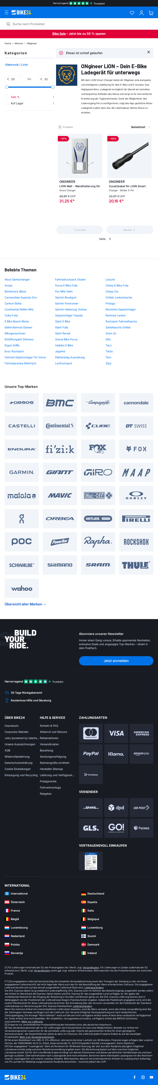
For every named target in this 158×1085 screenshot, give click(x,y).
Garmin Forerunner (66, 303)
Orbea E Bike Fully (117, 285)
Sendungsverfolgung (53, 756)
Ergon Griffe (12, 345)
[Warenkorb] (151, 12)
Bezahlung (46, 750)
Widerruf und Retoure (53, 731)
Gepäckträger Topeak (69, 315)
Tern (108, 357)
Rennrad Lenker (116, 315)
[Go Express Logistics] (116, 828)
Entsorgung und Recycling (21, 775)
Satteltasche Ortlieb (118, 327)
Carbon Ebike (13, 303)
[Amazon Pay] (141, 754)
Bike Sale (59, 34)
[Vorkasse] (91, 774)
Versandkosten (49, 744)
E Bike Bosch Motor (17, 321)
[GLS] (91, 828)
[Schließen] (148, 52)
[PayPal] (91, 754)
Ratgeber (46, 793)
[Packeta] (141, 828)
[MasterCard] (91, 733)
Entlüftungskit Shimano (19, 339)
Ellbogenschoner (15, 333)
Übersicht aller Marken (23, 604)
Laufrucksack (63, 363)
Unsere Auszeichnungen (20, 744)
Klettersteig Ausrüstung (70, 357)
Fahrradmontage (50, 787)
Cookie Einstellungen (18, 769)
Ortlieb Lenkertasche (119, 297)
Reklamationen (49, 738)
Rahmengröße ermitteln (54, 762)
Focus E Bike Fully (66, 285)
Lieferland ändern (94, 987)
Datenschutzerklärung (19, 762)
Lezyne (110, 279)
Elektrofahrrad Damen (18, 327)
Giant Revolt (62, 333)
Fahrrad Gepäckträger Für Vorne (25, 357)
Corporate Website (16, 731)
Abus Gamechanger (17, 279)
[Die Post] (141, 807)
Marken (19, 43)
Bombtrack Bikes (15, 291)
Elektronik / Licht (16, 64)
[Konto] (141, 12)
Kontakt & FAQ (49, 725)
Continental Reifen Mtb (19, 309)
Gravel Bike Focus (66, 339)
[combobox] (120, 127)
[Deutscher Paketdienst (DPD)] (116, 807)
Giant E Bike (62, 321)
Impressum (11, 725)
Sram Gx (111, 333)
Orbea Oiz (112, 291)
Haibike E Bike (64, 345)
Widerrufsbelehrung (17, 756)
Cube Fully (11, 315)
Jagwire (60, 351)
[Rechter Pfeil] (98, 156)
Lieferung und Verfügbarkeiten (57, 775)
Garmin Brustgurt (65, 297)
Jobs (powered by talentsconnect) (22, 738)
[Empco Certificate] (91, 861)
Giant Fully (61, 327)
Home (8, 43)
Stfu (108, 339)
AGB (7, 750)
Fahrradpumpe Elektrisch (20, 363)
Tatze (109, 351)
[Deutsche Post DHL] (91, 807)
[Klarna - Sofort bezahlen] (116, 754)
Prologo (110, 303)
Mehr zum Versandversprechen (37, 1037)
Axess (8, 285)
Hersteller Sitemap (51, 769)
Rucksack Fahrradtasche (121, 321)
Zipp (108, 363)
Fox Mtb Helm (64, 291)
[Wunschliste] (132, 12)
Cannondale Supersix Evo (21, 297)
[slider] (6, 87)
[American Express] (141, 733)
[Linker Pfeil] (62, 156)
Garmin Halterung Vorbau (71, 309)
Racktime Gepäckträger (121, 309)
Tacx (109, 345)
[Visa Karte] (116, 733)
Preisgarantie (48, 781)
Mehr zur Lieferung (32, 1021)
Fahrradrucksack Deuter (70, 279)
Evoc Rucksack (14, 351)
